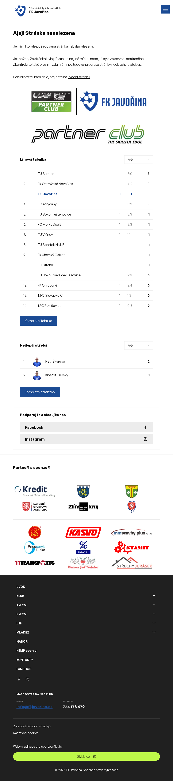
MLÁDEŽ (22, 632)
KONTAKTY (24, 660)
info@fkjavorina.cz (34, 706)
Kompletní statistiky (40, 392)
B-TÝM (21, 614)
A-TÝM (21, 605)
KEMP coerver (27, 650)
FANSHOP (23, 669)
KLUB (20, 596)
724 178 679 (74, 706)
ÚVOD (20, 586)
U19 (19, 623)
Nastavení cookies (26, 733)
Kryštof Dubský (56, 375)
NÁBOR (22, 641)
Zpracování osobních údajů (32, 726)
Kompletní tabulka (38, 321)
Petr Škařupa (55, 361)
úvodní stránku (79, 77)
